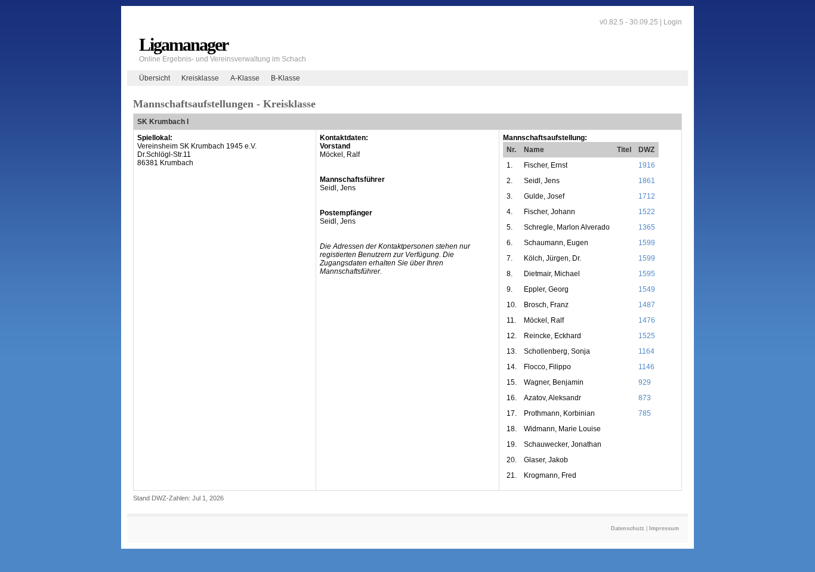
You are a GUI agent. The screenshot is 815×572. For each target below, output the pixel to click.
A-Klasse (245, 78)
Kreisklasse (200, 78)
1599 (646, 243)
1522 (646, 212)
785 (644, 413)
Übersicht (154, 78)
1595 (646, 274)
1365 (646, 227)
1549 (646, 289)
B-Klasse (285, 78)
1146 (646, 367)
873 (644, 398)
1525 (646, 336)
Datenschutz (627, 528)
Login (672, 22)
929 (644, 382)
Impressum (664, 528)
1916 (646, 165)
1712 (646, 196)
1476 (646, 320)
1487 (646, 305)
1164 (646, 351)
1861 (646, 181)
